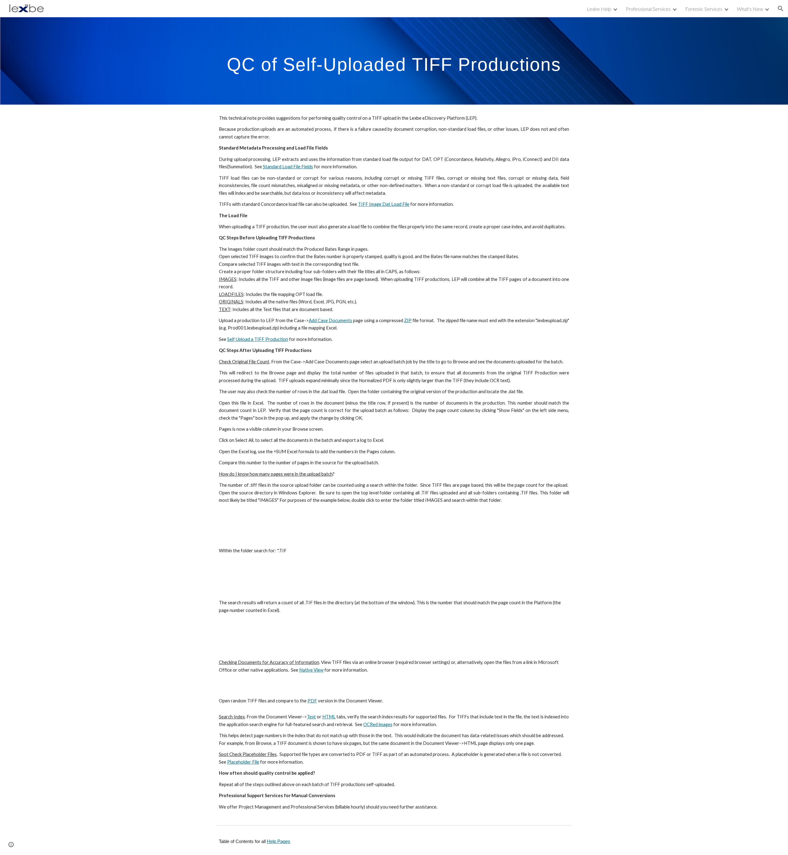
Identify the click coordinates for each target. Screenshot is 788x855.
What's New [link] (750, 9)
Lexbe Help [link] (599, 9)
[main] (394, 60)
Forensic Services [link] (703, 9)
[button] (780, 8)
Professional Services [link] (648, 9)
